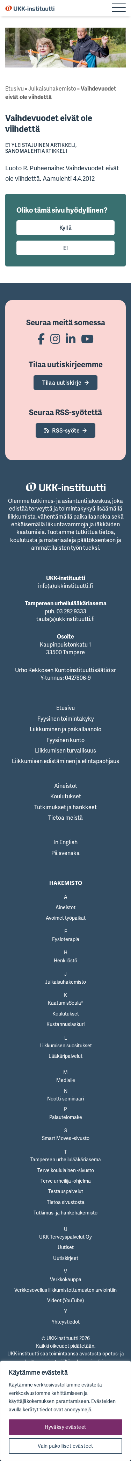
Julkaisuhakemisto (52, 88)
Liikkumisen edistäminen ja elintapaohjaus (65, 761)
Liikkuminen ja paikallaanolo (65, 729)
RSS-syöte (66, 430)
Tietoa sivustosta (66, 1202)
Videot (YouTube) (65, 1300)
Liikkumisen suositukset (65, 1045)
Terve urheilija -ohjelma (66, 1180)
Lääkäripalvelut (65, 1056)
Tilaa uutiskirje (61, 382)
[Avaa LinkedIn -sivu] (70, 338)
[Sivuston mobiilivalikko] (119, 8)
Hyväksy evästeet (65, 1427)
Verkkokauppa (65, 1279)
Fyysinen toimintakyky (65, 718)
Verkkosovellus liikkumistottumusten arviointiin (65, 1290)
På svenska (65, 853)
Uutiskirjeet (65, 1258)
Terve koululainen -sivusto (65, 1170)
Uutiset (66, 1247)
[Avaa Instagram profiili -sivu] (55, 338)
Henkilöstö (65, 960)
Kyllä (65, 227)
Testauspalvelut (65, 1191)
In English (65, 842)
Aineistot (65, 786)
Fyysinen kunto (65, 740)
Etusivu (14, 88)
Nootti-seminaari (65, 1098)
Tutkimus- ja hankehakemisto (65, 1212)
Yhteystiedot (66, 1321)
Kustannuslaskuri (65, 1024)
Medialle (65, 1080)
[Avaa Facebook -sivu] (41, 338)
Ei (65, 248)
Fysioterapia (65, 939)
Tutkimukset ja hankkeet (65, 807)
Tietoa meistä (65, 817)
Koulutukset (65, 796)
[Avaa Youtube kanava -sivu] (87, 338)
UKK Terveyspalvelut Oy (65, 1236)
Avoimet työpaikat (66, 917)
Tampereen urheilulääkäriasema (65, 1159)
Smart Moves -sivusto (65, 1138)
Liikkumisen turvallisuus (65, 750)
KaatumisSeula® (65, 1002)
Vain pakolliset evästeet (65, 1445)
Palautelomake (65, 1117)
